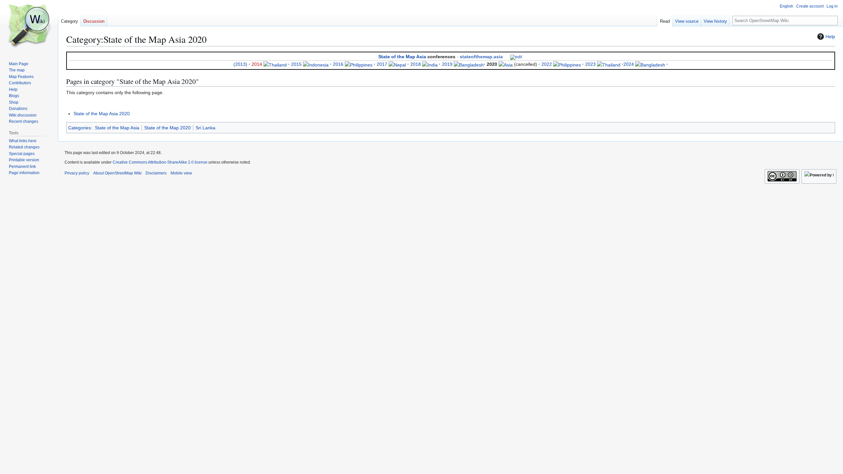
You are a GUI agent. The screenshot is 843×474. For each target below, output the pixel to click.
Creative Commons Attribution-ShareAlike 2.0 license (160, 162)
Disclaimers (156, 173)
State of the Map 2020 (167, 127)
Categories (79, 127)
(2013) (240, 64)
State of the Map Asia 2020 (101, 113)
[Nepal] (397, 64)
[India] (430, 64)
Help (830, 36)
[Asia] (506, 64)
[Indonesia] (316, 64)
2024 (628, 64)
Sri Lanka (205, 127)
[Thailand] (275, 64)
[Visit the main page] (29, 26)
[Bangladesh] (469, 64)
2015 (296, 64)
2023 (590, 64)
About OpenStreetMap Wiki (117, 173)
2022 (546, 64)
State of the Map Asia (402, 56)
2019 (447, 64)
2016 (338, 64)
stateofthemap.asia (481, 56)
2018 (415, 64)
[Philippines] (358, 64)
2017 (382, 64)
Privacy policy (77, 173)
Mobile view (181, 173)
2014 (257, 64)
